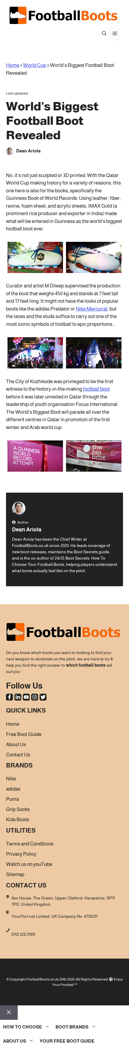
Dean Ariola (26, 530)
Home (12, 65)
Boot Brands (72, 1026)
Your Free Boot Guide (67, 1040)
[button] (104, 33)
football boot (96, 389)
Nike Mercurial (91, 309)
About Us (14, 1040)
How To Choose (22, 1026)
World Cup (34, 65)
